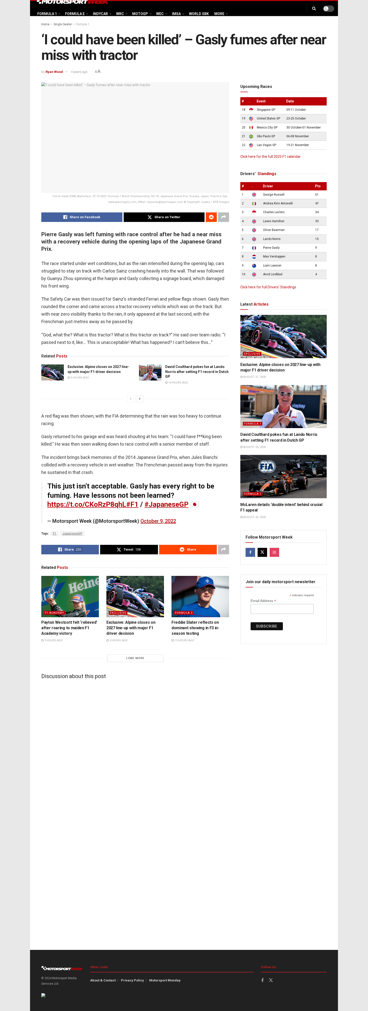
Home (45, 24)
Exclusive (118, 612)
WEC (160, 14)
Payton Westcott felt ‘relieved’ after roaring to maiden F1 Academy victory (69, 628)
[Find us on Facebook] (250, 552)
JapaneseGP (72, 533)
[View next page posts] (139, 398)
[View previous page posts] (130, 398)
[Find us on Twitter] (262, 552)
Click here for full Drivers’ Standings (268, 287)
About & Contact (103, 980)
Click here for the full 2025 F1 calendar (270, 157)
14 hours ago (177, 382)
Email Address (263, 600)
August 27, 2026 (254, 376)
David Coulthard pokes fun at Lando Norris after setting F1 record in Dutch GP (197, 371)
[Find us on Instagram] (274, 552)
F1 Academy (54, 612)
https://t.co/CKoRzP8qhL (86, 504)
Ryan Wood (54, 72)
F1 (55, 533)
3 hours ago (79, 377)
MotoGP (140, 14)
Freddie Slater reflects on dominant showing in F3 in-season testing (195, 628)
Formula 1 (47, 14)
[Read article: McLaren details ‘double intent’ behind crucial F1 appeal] (283, 476)
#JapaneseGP (166, 504)
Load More (135, 658)
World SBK (199, 14)
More (219, 14)
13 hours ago (184, 640)
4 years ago (79, 72)
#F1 (132, 504)
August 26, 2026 (254, 447)
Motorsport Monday (164, 980)
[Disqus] (135, 745)
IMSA (176, 14)
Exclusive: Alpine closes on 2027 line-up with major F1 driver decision (130, 628)
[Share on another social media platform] (223, 217)
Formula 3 (184, 612)
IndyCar (100, 14)
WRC (120, 14)
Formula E (75, 14)
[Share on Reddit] (211, 217)
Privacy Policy (132, 980)
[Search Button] (314, 8)
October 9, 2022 (158, 521)
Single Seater (63, 24)
